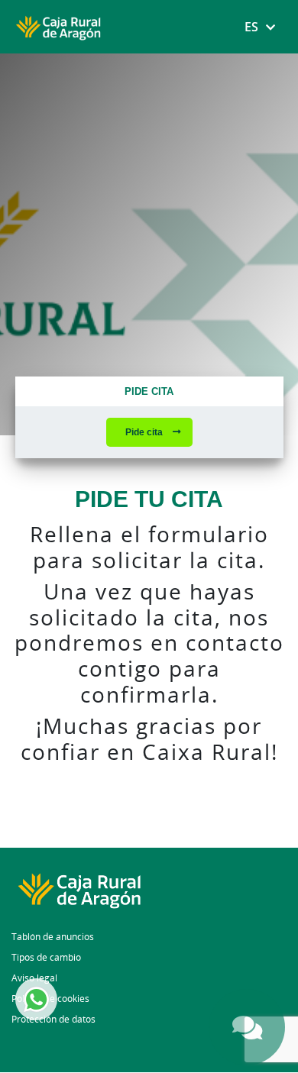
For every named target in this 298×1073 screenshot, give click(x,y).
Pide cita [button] (145, 431)
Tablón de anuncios (52, 936)
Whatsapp (36, 999)
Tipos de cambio (46, 957)
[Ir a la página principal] (149, 889)
